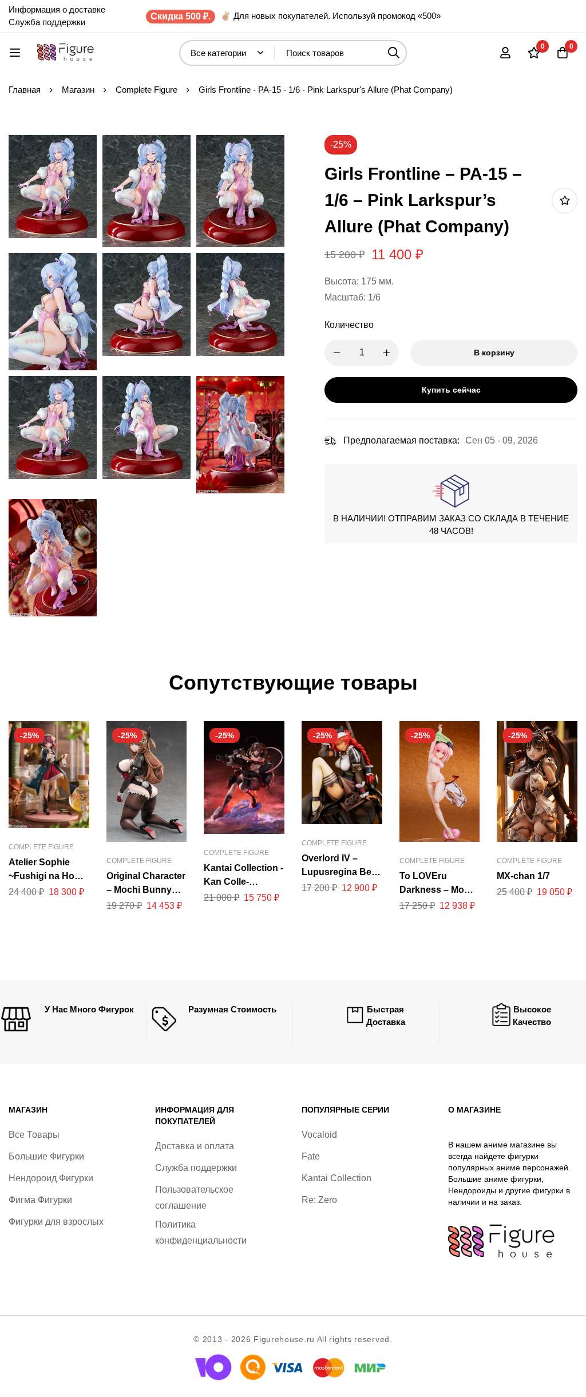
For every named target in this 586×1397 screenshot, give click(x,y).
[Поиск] (394, 53)
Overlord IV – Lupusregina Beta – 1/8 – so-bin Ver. (340, 872)
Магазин (78, 89)
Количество (349, 325)
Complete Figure (146, 89)
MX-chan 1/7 (523, 876)
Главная (25, 89)
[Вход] (505, 52)
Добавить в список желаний (564, 200)
